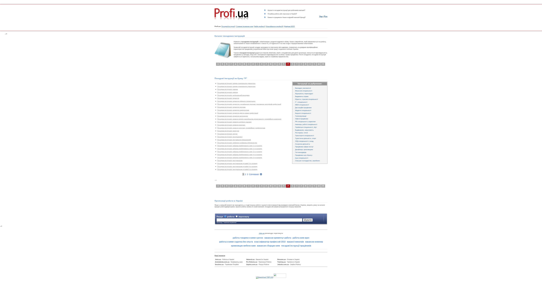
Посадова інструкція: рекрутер (228, 131)
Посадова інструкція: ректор (227, 134)
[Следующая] (261, 175)
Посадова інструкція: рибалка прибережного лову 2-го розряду (239, 149)
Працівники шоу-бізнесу (303, 155)
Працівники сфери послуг (304, 147)
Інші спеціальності (301, 158)
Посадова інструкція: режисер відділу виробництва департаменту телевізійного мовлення (249, 119)
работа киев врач (301, 238)
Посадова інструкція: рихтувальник (229, 160)
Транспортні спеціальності (304, 135)
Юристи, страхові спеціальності (306, 99)
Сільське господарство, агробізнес (307, 161)
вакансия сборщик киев (268, 245)
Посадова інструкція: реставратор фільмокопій (234, 140)
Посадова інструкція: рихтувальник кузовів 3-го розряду (237, 163)
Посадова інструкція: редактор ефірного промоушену (236, 101)
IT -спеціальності (301, 102)
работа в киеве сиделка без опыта (236, 241)
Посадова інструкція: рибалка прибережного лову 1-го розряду (239, 146)
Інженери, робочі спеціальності (306, 124)
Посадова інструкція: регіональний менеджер (233, 95)
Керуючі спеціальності (303, 113)
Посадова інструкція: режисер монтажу (231, 125)
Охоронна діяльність (302, 144)
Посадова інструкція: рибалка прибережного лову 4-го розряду (239, 154)
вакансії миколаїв (295, 241)
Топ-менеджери (300, 152)
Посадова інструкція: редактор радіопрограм (233, 110)
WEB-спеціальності (302, 105)
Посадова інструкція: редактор (228, 98)
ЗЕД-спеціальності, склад (304, 141)
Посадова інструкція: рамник (227, 89)
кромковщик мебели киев (243, 245)
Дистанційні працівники (303, 107)
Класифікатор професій (274, 26)
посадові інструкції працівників (296, 245)
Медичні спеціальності (303, 110)
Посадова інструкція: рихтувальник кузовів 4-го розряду (237, 166)
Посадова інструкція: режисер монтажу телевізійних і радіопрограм (241, 128)
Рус (325, 16)
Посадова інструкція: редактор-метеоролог (232, 116)
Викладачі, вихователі (303, 88)
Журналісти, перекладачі (304, 93)
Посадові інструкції (228, 26)
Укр (321, 16)
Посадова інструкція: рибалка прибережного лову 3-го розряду (239, 151)
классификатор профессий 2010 (270, 241)
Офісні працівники (301, 119)
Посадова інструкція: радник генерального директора (236, 83)
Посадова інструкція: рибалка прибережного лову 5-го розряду (239, 157)
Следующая (254, 174)
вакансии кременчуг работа (278, 238)
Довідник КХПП (289, 26)
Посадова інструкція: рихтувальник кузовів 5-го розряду (237, 169)
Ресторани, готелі (301, 133)
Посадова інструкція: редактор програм (231, 107)
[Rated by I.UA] (280, 277)
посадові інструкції (281, 10)
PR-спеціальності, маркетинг (305, 121)
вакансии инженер (314, 241)
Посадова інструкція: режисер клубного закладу (234, 122)
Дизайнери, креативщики (304, 149)
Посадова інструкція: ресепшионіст (229, 137)
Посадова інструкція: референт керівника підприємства (237, 143)
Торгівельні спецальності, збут (306, 127)
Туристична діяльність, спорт (305, 138)
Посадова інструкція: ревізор (227, 92)
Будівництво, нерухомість (304, 130)
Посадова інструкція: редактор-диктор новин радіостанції (237, 113)
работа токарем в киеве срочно (248, 238)
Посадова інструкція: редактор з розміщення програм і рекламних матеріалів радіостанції (249, 104)
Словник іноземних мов (244, 26)
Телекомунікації (300, 116)
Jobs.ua (261, 233)
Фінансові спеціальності (303, 91)
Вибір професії (259, 26)
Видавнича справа (301, 96)
